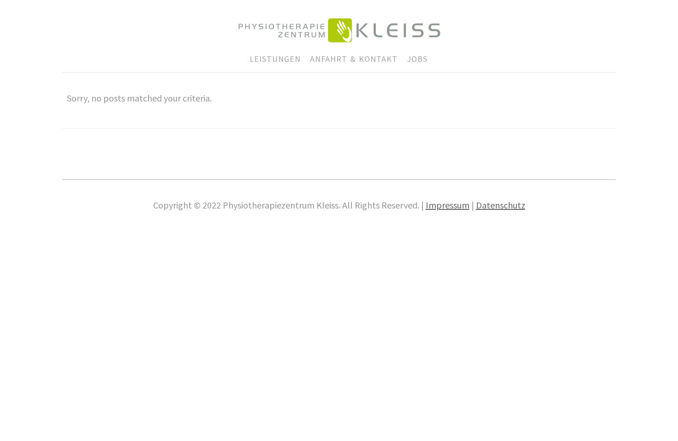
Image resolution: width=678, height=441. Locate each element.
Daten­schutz (500, 205)
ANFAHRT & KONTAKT (354, 59)
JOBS (417, 59)
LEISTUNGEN (275, 59)
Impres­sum (448, 205)
